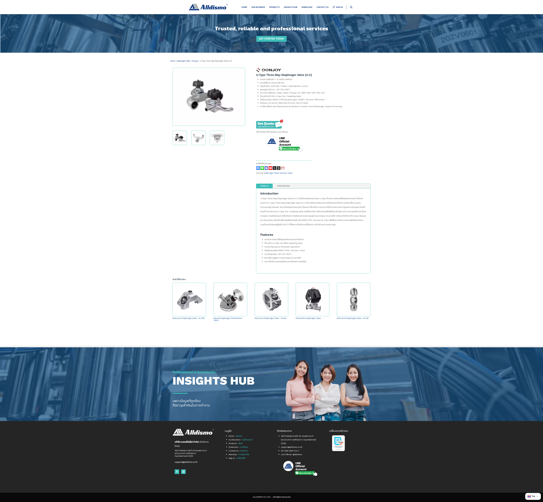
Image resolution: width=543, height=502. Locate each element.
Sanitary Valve (286, 173)
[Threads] (274, 168)
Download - (238, 447)
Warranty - (239, 454)
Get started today (271, 39)
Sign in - (237, 458)
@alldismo (297, 454)
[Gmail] (283, 168)
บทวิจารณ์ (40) (283, 185)
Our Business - (241, 439)
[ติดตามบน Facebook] (177, 471)
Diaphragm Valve (183, 61)
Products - (236, 443)
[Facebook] (258, 168)
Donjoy (195, 61)
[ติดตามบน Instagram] (183, 471)
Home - (235, 436)
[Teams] (266, 168)
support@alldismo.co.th (186, 462)
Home (172, 61)
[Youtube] (270, 168)
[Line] (262, 168)
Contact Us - (238, 450)
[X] (278, 168)
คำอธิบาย (264, 185)
